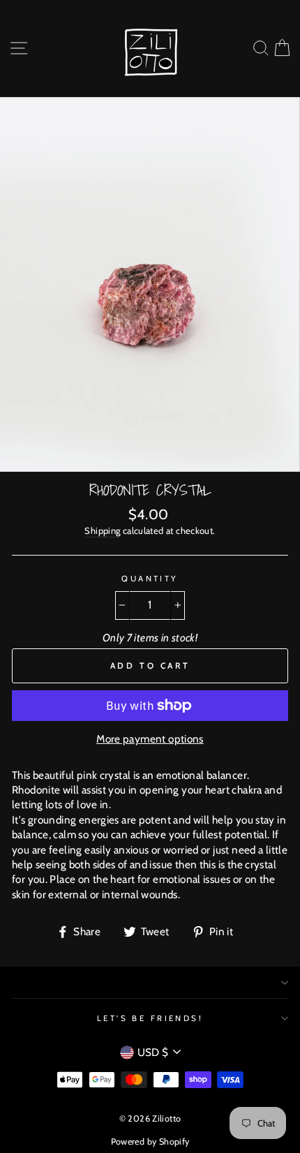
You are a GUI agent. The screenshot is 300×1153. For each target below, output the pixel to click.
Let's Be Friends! (150, 1018)
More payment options (150, 738)
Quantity (150, 578)
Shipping (102, 530)
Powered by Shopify (150, 1141)
